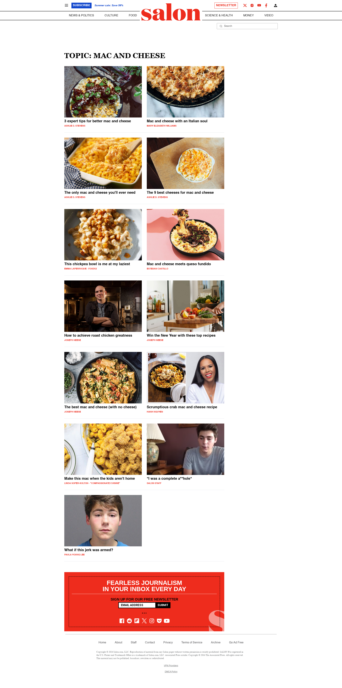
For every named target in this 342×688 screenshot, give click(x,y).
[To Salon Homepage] (171, 12)
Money (248, 15)
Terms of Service (191, 642)
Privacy (168, 642)
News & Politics (81, 15)
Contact (150, 642)
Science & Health (219, 15)
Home (102, 642)
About (118, 642)
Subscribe (81, 5)
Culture (111, 15)
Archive (216, 642)
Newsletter (226, 5)
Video (268, 15)
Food (133, 15)
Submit (162, 605)
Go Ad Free (236, 642)
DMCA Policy (171, 672)
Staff (133, 642)
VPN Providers (171, 666)
